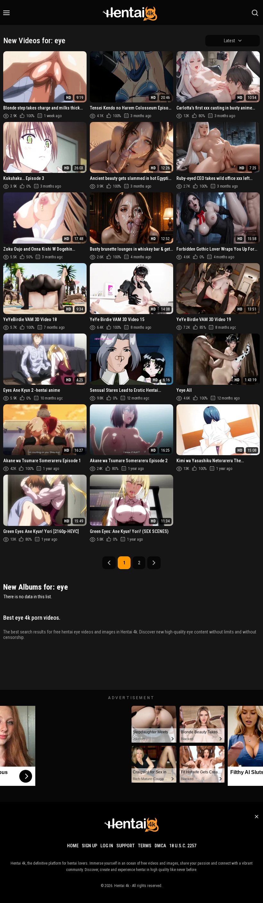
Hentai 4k (121, 885)
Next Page (154, 562)
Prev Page (109, 562)
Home (73, 845)
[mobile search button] (255, 13)
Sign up (89, 845)
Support (125, 845)
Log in (106, 845)
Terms (144, 845)
